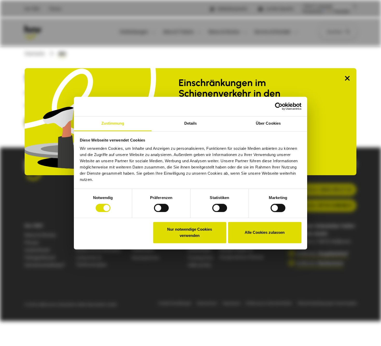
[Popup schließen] (347, 78)
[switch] (161, 208)
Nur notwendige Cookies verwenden (189, 232)
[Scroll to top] (369, 334)
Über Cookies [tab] (268, 123)
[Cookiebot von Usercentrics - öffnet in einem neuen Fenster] (278, 106)
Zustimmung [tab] (112, 123)
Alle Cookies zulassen (265, 232)
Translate (341, 11)
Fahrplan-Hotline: (318, 189)
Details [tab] (190, 123)
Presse (55, 8)
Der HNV (32, 8)
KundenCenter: (319, 205)
